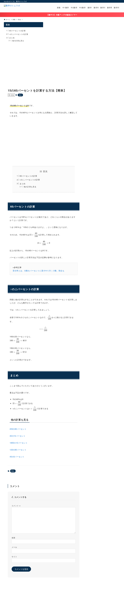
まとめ (22, 183)
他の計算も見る (30, 187)
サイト (14, 556)
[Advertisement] (44, 142)
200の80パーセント (18, 429)
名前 (13, 537)
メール (14, 547)
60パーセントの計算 (28, 176)
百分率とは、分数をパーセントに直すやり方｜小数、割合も (38, 270)
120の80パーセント (18, 449)
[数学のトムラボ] (12, 7)
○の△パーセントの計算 (30, 179)
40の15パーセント (17, 436)
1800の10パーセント (19, 442)
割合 (20, 95)
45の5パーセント (17, 456)
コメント (16, 505)
